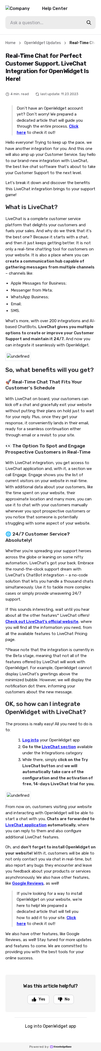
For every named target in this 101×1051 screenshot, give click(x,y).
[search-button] (89, 22)
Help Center (55, 8)
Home (10, 43)
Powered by (39, 1047)
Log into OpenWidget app (50, 1026)
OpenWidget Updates (42, 43)
